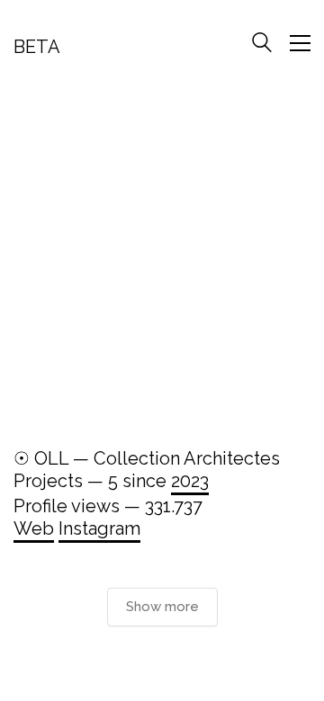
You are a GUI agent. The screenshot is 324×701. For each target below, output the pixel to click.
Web (34, 528)
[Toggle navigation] (300, 43)
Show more (162, 607)
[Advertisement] (162, 259)
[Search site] (262, 45)
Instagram (99, 528)
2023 (190, 481)
